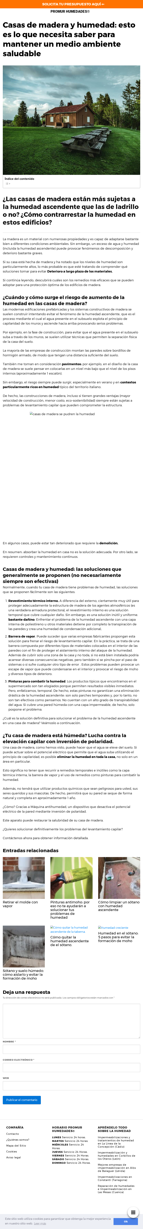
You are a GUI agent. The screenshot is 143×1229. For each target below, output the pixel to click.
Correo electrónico (18, 1059)
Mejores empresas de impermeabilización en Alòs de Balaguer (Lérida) (117, 1168)
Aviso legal (13, 1157)
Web (6, 1078)
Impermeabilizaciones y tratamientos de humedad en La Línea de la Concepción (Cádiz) (116, 1142)
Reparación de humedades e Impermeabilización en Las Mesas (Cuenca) (116, 1189)
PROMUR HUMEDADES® (70, 11)
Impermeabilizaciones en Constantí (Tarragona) (115, 1178)
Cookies (11, 1151)
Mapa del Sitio (16, 1145)
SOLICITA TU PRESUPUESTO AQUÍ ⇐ (73, 4)
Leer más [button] (40, 1223)
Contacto (12, 1133)
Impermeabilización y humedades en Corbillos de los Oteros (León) (116, 1155)
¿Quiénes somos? (17, 1139)
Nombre (9, 1041)
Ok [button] (126, 1221)
